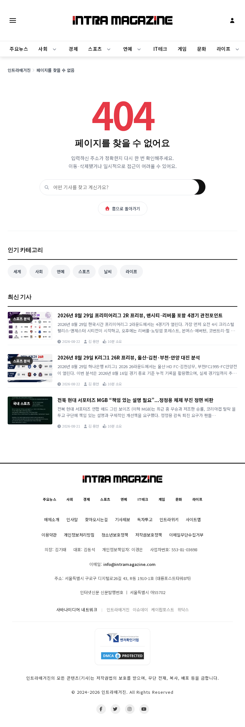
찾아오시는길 (96, 519)
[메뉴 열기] (12, 20)
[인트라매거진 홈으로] (123, 20)
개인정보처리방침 (79, 535)
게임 (182, 48)
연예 (127, 48)
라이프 (131, 271)
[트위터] (115, 709)
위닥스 (183, 610)
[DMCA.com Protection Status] (122, 655)
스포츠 (95, 48)
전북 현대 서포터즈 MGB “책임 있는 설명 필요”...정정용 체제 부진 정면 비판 (135, 400)
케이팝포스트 (162, 610)
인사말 (72, 519)
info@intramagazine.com (129, 564)
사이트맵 (193, 519)
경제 (73, 48)
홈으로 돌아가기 (126, 208)
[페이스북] (101, 709)
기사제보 (122, 519)
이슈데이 (140, 610)
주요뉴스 (19, 48)
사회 (43, 48)
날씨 (108, 271)
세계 (17, 271)
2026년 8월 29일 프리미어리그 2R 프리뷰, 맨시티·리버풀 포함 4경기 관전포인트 (140, 315)
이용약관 (49, 535)
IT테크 (160, 48)
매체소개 (51, 519)
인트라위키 (169, 519)
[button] (55, 49)
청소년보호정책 (114, 535)
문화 (201, 48)
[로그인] (232, 20)
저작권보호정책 (148, 535)
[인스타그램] (130, 709)
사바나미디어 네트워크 (77, 610)
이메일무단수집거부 (186, 535)
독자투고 (144, 519)
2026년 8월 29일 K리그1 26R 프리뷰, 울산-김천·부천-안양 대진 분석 (128, 357)
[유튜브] (144, 709)
